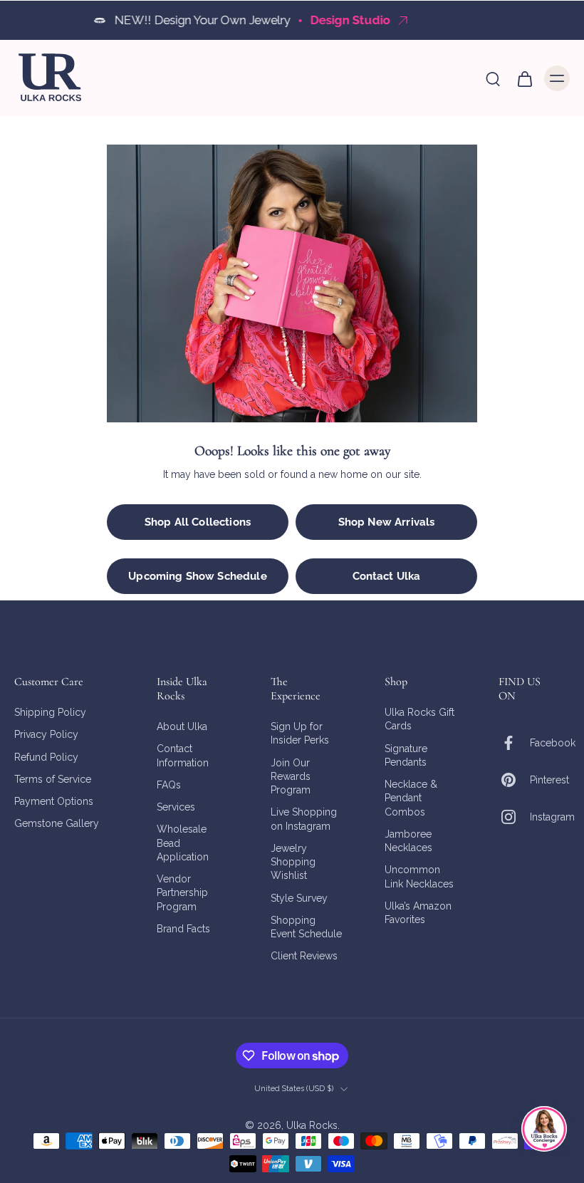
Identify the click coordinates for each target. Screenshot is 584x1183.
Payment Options (53, 801)
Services (176, 807)
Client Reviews (304, 956)
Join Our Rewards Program (291, 776)
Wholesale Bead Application (183, 843)
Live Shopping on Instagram (304, 819)
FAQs (169, 785)
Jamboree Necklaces (408, 840)
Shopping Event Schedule (306, 926)
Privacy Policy (46, 735)
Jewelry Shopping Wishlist (293, 862)
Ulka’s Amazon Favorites (418, 912)
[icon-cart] (524, 78)
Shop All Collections (198, 522)
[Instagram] (514, 817)
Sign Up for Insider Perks (300, 733)
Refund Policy (46, 757)
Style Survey (299, 898)
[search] (493, 78)
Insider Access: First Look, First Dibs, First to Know (364, 20)
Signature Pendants (406, 755)
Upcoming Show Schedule (197, 576)
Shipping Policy (50, 712)
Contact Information (183, 756)
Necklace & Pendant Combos (411, 798)
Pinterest (549, 780)
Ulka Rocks (312, 1125)
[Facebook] (514, 743)
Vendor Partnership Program (182, 892)
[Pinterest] (514, 780)
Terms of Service (52, 779)
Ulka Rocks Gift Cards (419, 719)
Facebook (552, 743)
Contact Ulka (387, 576)
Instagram (552, 817)
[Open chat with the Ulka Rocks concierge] (544, 1129)
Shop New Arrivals (386, 522)
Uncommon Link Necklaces (419, 877)
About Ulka (182, 726)
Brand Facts (183, 928)
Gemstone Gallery (56, 824)
